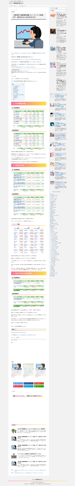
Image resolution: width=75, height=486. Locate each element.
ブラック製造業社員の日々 (16, 3)
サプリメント (52, 199)
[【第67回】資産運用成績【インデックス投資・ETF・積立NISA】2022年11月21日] (40, 367)
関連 (13, 99)
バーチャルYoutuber (54, 253)
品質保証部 (53, 204)
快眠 (51, 208)
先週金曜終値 (15, 88)
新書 (51, 216)
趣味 (51, 227)
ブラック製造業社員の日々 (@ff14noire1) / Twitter (27, 334)
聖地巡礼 (51, 225)
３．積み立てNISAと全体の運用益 (17, 94)
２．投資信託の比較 (15, 89)
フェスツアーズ (54, 246)
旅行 (51, 217)
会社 (51, 203)
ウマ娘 (51, 196)
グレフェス (53, 241)
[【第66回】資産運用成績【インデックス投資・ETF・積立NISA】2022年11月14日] (28, 367)
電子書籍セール (53, 273)
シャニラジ (53, 245)
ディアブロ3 (53, 250)
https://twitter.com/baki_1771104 (20, 332)
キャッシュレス (53, 198)
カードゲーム (53, 233)
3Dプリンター (53, 228)
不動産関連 (52, 202)
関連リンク (15, 98)
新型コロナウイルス (53, 215)
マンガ (52, 257)
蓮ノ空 (52, 270)
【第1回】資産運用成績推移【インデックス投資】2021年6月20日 (23, 67)
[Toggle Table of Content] (22, 84)
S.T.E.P (52, 240)
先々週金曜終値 (15, 87)
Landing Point (53, 238)
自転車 (52, 269)
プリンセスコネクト (54, 254)
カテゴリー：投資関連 (15, 337)
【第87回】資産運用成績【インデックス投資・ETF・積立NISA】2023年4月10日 (26, 59)
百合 (51, 267)
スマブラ (52, 249)
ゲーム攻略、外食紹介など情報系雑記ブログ (37, 482)
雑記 (51, 211)
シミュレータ (53, 244)
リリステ (52, 265)
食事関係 (51, 275)
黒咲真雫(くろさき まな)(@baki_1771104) (22, 53)
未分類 (51, 219)
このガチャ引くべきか (55, 242)
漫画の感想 (52, 220)
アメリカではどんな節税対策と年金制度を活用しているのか (29, 453)
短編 (51, 221)
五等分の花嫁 (53, 258)
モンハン (52, 262)
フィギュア (52, 200)
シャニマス (53, 237)
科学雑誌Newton (53, 223)
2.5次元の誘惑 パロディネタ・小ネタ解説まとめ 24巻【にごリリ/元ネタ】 (61, 82)
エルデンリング (53, 232)
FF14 (51, 194)
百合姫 (52, 261)
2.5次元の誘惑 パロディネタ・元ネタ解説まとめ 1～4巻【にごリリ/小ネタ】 (28, 472)
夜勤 (51, 206)
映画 (51, 266)
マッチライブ (53, 248)
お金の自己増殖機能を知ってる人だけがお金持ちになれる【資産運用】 (31, 428)
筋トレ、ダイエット (53, 224)
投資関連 (13, 391)
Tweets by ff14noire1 (56, 191)
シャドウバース (53, 236)
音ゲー (52, 271)
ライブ (52, 263)
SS (51, 229)
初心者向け (52, 207)
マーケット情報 (15, 93)
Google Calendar (53, 195)
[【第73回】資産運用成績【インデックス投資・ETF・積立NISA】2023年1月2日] (16, 367)
